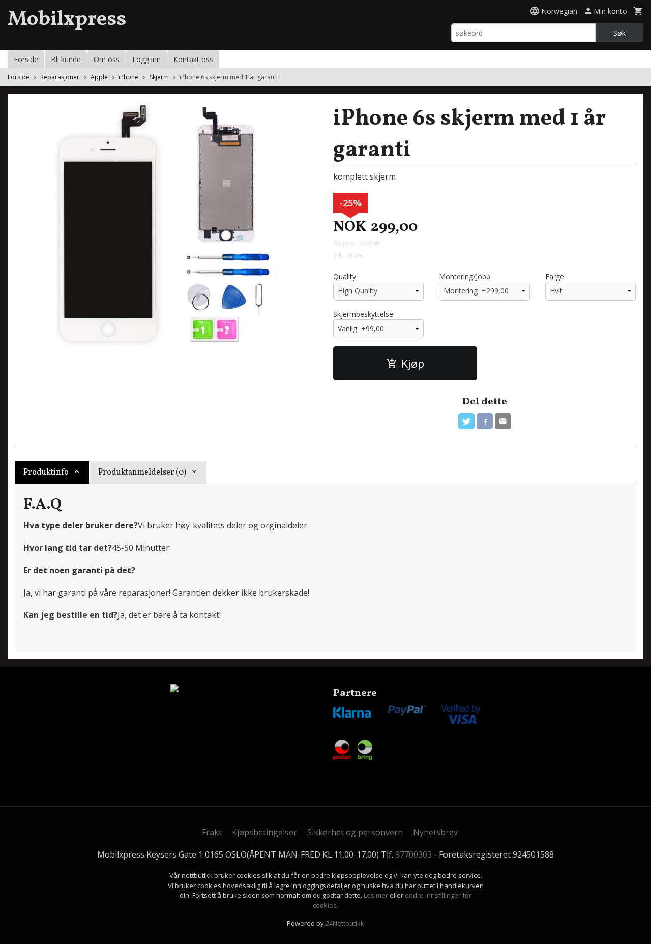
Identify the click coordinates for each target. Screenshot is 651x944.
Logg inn (146, 59)
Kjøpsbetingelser (264, 832)
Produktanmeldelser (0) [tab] (142, 472)
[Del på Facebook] (485, 421)
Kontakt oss (193, 59)
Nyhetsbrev (435, 832)
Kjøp (412, 363)
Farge (554, 276)
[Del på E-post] (503, 421)
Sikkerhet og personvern (355, 832)
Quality (344, 276)
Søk (619, 33)
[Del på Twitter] (466, 421)
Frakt (212, 832)
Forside (26, 59)
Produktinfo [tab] (46, 472)
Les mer (377, 895)
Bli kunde (66, 59)
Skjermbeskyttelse (363, 314)
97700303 (413, 854)
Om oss (107, 59)
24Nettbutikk (345, 923)
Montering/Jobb (464, 276)
